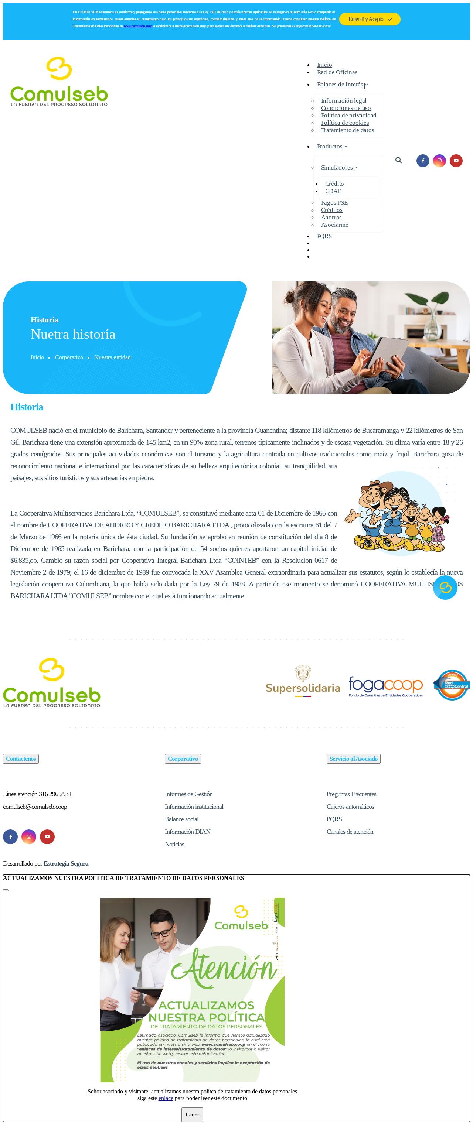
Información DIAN (187, 831)
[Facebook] (10, 836)
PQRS (324, 236)
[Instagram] (28, 836)
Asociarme (334, 224)
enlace (166, 1098)
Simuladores (337, 167)
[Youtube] (47, 836)
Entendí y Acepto (365, 19)
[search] (398, 160)
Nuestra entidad (112, 357)
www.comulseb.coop (138, 26)
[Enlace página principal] (59, 161)
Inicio (37, 357)
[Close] (6, 890)
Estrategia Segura (66, 863)
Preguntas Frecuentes (351, 794)
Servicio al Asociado (354, 758)
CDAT (333, 191)
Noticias (174, 844)
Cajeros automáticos (350, 806)
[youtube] (456, 160)
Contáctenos (21, 758)
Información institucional (194, 806)
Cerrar (192, 1114)
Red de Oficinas (337, 72)
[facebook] (422, 160)
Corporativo (69, 357)
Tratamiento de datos (347, 130)
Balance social (181, 819)
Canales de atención (350, 831)
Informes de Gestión (188, 794)
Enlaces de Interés (340, 84)
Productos (330, 146)
